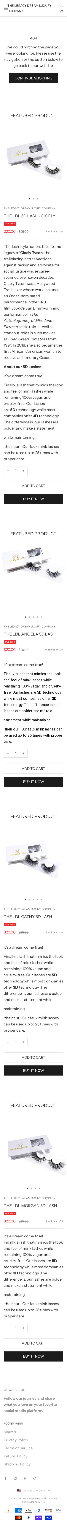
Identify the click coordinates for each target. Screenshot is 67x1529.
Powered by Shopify (33, 1502)
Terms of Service (18, 1448)
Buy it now (33, 499)
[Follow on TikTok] (34, 1478)
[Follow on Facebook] (5, 1478)
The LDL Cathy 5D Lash (28, 916)
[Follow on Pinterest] (25, 1478)
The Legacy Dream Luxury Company (29, 208)
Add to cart (33, 486)
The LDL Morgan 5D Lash (30, 1205)
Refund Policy (16, 1456)
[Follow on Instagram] (15, 1478)
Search (10, 1432)
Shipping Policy (17, 1464)
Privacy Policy (16, 1440)
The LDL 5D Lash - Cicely (29, 215)
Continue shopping (33, 78)
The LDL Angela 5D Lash (30, 634)
